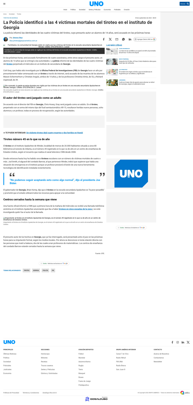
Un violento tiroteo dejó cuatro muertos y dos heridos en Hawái (54, 133)
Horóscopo (45, 354)
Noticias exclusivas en (51, 263)
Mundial (82, 358)
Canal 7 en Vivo (122, 354)
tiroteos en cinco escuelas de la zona (75, 209)
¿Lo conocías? (123, 69)
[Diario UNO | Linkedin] (182, 342)
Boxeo (81, 377)
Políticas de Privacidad (11, 393)
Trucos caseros (47, 365)
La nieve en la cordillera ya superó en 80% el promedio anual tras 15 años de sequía (137, 51)
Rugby (81, 365)
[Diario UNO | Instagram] (177, 342)
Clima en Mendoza (124, 48)
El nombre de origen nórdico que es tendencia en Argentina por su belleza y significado (135, 72)
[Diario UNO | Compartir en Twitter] (110, 39)
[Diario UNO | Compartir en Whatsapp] (123, 39)
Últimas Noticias (9, 354)
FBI (53, 270)
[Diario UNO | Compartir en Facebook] (103, 39)
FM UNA (119, 362)
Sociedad (82, 9)
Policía (45, 270)
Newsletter (158, 362)
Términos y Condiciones (31, 393)
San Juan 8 (120, 369)
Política (73, 9)
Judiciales (7, 369)
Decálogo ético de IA (50, 393)
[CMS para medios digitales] (97, 399)
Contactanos (159, 358)
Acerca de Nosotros (161, 354)
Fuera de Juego (85, 381)
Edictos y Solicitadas (49, 373)
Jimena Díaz (18, 38)
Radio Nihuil (121, 358)
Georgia (36, 270)
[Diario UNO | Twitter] (188, 342)
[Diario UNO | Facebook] (172, 342)
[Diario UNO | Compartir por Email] (116, 39)
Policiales (117, 9)
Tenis (81, 369)
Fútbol (81, 354)
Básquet (82, 373)
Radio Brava (121, 365)
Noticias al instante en (128, 227)
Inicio (65, 9)
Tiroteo (26, 270)
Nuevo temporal (124, 59)
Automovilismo (84, 362)
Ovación (127, 9)
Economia (107, 9)
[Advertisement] (54, 122)
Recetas (44, 362)
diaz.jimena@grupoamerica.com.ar (23, 41)
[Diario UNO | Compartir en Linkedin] (130, 39)
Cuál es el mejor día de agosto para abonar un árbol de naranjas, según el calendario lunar (136, 83)
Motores (44, 358)
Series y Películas (94, 9)
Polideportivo (84, 385)
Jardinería (122, 80)
